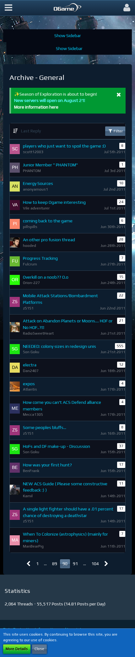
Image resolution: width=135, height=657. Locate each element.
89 (54, 563)
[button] (8, 8)
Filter (118, 131)
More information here (36, 106)
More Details (17, 649)
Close (39, 649)
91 (75, 563)
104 (95, 563)
